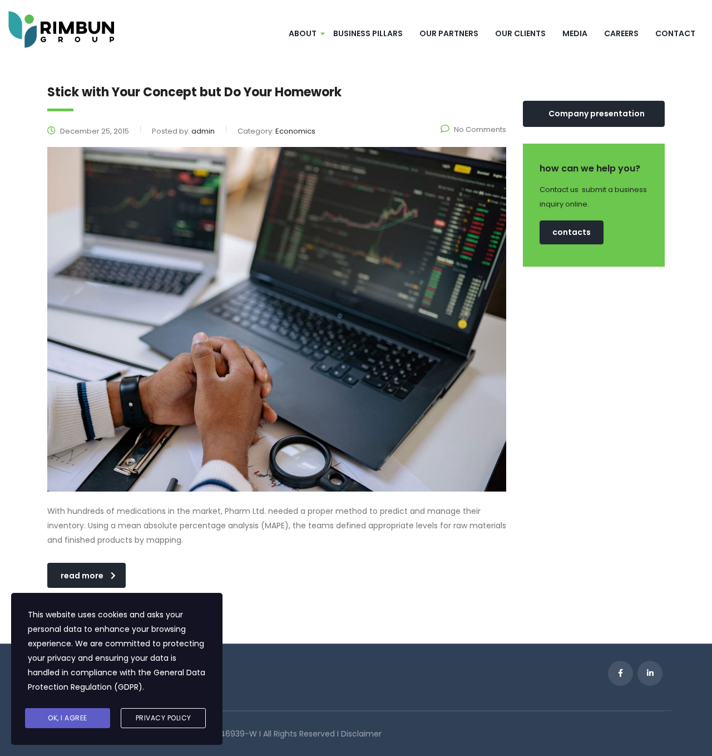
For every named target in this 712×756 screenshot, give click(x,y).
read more (82, 575)
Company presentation (596, 113)
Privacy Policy (163, 718)
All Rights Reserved (300, 733)
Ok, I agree (67, 718)
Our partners (448, 33)
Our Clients (520, 33)
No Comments (480, 129)
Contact (675, 33)
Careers (621, 33)
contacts (571, 232)
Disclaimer (361, 733)
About (303, 33)
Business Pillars (368, 33)
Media (574, 33)
